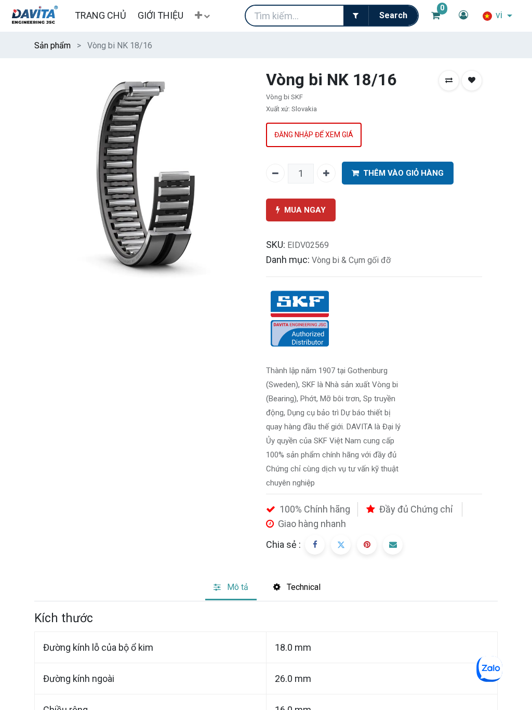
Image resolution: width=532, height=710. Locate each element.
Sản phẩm (52, 45)
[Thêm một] (326, 173)
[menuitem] (100, 15)
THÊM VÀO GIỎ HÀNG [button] (403, 173)
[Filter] (355, 15)
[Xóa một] (275, 173)
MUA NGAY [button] (305, 210)
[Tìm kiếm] (393, 15)
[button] (202, 16)
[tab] (231, 588)
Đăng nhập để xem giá (313, 134)
